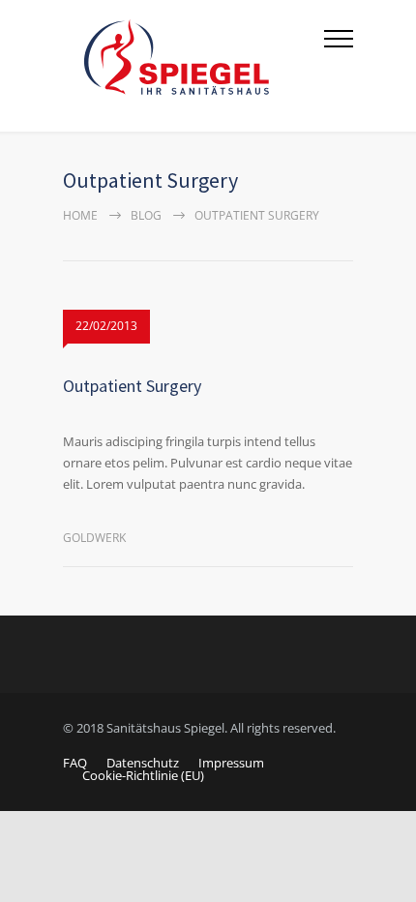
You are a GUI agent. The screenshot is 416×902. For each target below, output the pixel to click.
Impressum (231, 762)
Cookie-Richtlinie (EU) (143, 775)
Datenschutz (142, 762)
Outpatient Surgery (132, 386)
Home (80, 215)
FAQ (75, 762)
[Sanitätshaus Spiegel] (193, 65)
